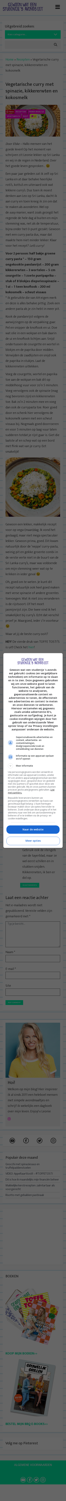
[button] (33, 765)
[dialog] (33, 750)
